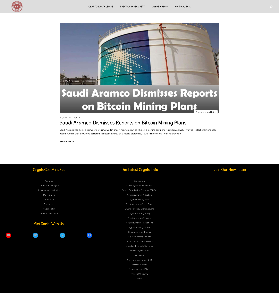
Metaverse (139, 255)
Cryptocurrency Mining (206, 112)
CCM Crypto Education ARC (139, 185)
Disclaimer (49, 204)
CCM (78, 117)
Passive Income (139, 264)
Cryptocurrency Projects (139, 218)
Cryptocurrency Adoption (139, 195)
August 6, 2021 (66, 117)
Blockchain (139, 181)
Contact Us (49, 199)
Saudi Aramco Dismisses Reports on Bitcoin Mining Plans (123, 122)
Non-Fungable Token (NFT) (139, 260)
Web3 (139, 278)
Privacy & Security (139, 274)
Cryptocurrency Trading (139, 232)
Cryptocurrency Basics (139, 199)
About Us (49, 181)
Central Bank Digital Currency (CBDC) (139, 190)
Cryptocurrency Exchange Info (139, 208)
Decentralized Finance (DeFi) (139, 241)
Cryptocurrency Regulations (139, 222)
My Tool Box (49, 195)
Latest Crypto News (139, 250)
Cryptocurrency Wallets (139, 236)
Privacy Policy (49, 208)
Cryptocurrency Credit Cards (139, 204)
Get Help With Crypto (49, 185)
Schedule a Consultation (49, 190)
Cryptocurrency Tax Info (139, 227)
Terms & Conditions (49, 213)
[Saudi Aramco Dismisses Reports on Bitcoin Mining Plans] (139, 68)
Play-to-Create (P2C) (139, 269)
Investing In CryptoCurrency (139, 246)
